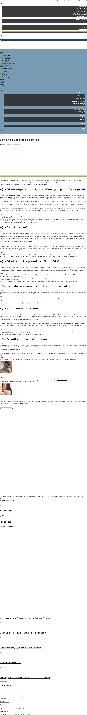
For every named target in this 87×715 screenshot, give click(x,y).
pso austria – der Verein (81, 19)
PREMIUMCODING (15, 714)
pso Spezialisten (83, 21)
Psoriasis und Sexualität (10, 662)
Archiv (85, 32)
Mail (3, 701)
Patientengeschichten (82, 16)
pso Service (84, 22)
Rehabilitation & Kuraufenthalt (80, 14)
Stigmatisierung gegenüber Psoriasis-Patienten (20, 647)
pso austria (84, 17)
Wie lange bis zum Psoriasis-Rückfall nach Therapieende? (25, 677)
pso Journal (84, 27)
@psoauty (28, 401)
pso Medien (84, 24)
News (4, 144)
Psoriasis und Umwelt (82, 8)
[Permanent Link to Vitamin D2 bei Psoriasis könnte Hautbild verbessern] (5, 628)
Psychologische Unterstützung (80, 13)
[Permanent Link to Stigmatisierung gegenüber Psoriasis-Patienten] (5, 643)
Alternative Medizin (82, 11)
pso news (85, 30)
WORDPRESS (28, 714)
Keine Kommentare (12, 177)
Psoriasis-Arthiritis (83, 6)
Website (2, 704)
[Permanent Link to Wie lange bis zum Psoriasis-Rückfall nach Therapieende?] (5, 672)
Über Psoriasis (83, 5)
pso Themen (84, 26)
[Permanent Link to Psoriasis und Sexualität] (5, 657)
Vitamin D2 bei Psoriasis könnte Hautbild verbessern (23, 633)
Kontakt (85, 34)
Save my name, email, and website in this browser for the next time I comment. (18, 708)
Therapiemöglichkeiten (82, 9)
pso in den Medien (83, 29)
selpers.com (3, 505)
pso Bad (85, 37)
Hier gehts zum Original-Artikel (40, 184)
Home (85, 3)
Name (3, 698)
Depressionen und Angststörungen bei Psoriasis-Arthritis (25, 618)
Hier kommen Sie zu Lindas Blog (7, 500)
